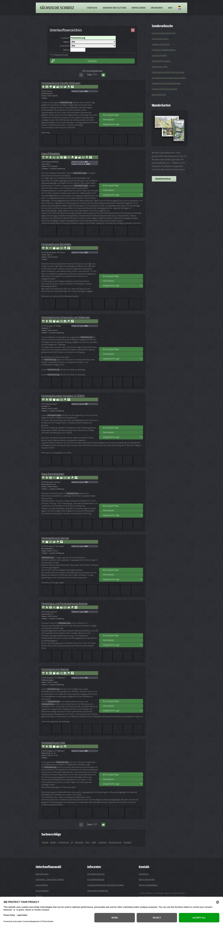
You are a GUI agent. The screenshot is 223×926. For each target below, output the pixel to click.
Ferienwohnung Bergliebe (56, 244)
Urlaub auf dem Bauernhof (164, 33)
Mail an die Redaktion (148, 885)
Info (170, 7)
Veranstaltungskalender (97, 890)
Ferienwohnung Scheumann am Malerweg (65, 317)
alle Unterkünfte (159, 94)
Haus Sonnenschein (52, 474)
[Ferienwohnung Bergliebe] (121, 258)
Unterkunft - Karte (159, 66)
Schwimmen (64, 842)
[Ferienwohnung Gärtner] (121, 552)
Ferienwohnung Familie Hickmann (60, 83)
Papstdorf (127, 842)
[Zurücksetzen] (133, 30)
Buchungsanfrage (111, 114)
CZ (72, 842)
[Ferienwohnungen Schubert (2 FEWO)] (121, 410)
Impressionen (139, 7)
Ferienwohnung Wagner (55, 669)
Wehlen (53, 842)
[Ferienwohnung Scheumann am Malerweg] (121, 332)
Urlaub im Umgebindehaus (164, 49)
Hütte (93, 842)
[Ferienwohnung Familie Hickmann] (121, 97)
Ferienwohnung (115, 842)
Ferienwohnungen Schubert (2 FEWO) (63, 395)
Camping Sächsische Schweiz (164, 88)
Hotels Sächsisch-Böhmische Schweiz (168, 72)
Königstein (79, 842)
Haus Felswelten (50, 153)
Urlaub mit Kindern (160, 38)
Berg (88, 842)
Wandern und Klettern (114, 7)
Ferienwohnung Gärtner (55, 538)
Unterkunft (157, 7)
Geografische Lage (111, 124)
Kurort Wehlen (42, 890)
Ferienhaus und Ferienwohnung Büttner (64, 603)
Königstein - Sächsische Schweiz (50, 879)
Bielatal (45, 842)
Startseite (92, 7)
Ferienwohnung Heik (53, 742)
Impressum (144, 873)
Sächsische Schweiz (57, 7)
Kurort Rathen (42, 885)
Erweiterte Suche (61, 55)
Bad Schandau (42, 873)
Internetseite (108, 119)
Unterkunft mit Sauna (161, 60)
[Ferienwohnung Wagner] (121, 683)
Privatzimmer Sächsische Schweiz (166, 83)
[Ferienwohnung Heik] (121, 757)
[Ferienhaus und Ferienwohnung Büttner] (121, 618)
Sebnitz (39, 896)
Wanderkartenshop (163, 178)
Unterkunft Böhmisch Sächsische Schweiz (105, 885)
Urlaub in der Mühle (160, 44)
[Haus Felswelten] (121, 168)
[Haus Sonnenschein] (121, 488)
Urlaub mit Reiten (159, 55)
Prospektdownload (95, 879)
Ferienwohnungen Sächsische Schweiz (169, 77)
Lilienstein (102, 842)
